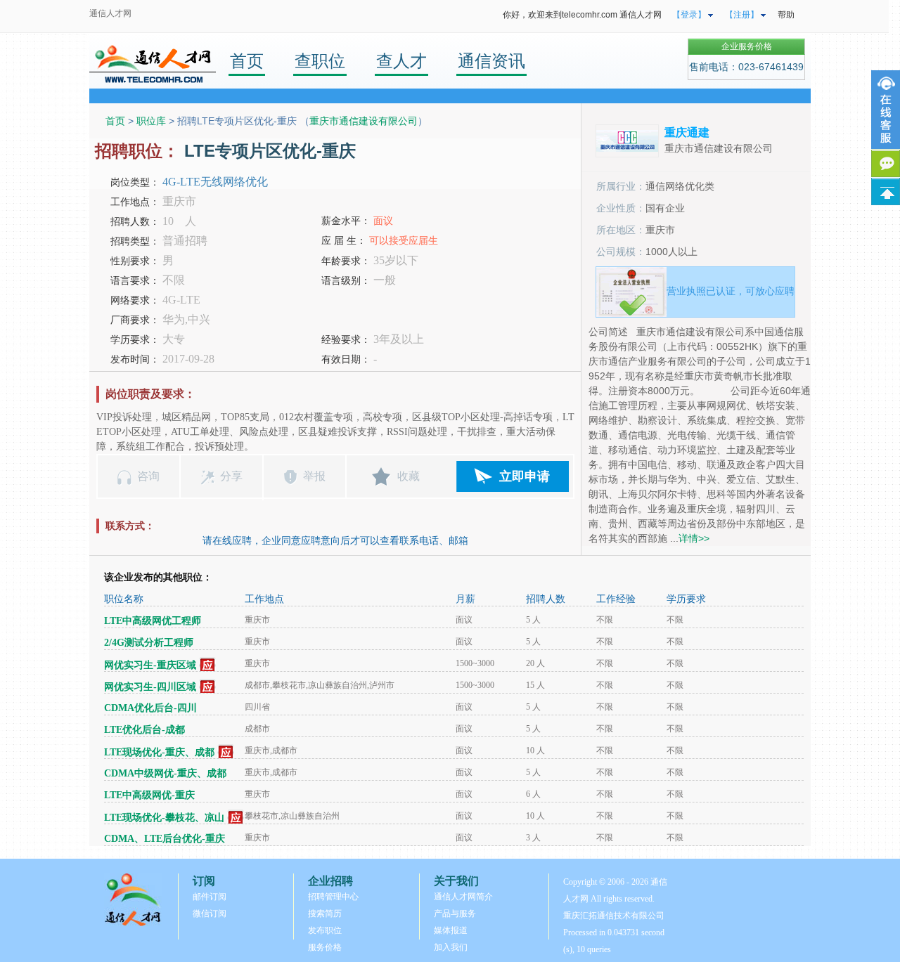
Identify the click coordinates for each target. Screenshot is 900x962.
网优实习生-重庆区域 (150, 665)
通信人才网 (110, 13)
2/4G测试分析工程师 (148, 642)
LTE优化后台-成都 (144, 729)
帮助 (786, 15)
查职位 (320, 60)
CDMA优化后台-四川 (150, 708)
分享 (231, 476)
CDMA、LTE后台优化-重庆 (164, 838)
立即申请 (524, 476)
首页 (247, 60)
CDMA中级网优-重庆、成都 (165, 773)
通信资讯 (491, 60)
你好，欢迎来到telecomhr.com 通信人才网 (582, 15)
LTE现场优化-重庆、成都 (159, 752)
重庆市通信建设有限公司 (363, 120)
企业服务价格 (746, 46)
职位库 (151, 120)
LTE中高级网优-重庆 (149, 795)
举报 (314, 476)
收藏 (408, 476)
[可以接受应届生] (208, 665)
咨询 (148, 476)
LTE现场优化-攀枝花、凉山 (164, 817)
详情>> (694, 538)
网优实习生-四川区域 (150, 687)
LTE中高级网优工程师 (152, 621)
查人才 (401, 60)
